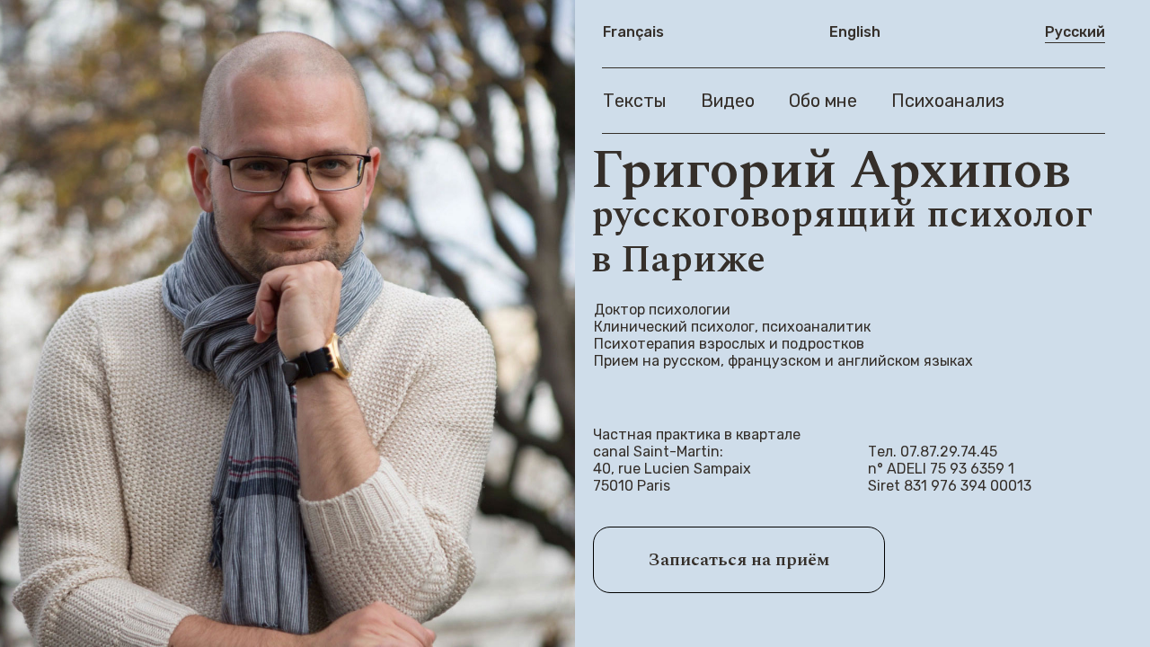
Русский (1075, 31)
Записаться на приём (739, 559)
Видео (728, 100)
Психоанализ (947, 100)
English (854, 31)
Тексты (635, 100)
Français (633, 31)
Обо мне (823, 100)
